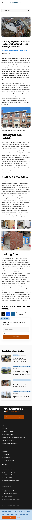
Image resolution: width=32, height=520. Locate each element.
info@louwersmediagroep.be (12, 499)
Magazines (5, 451)
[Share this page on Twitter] (3, 314)
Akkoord (9, 517)
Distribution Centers (7, 440)
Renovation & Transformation (10, 443)
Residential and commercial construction (14, 50)
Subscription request (8, 460)
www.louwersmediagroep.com (12, 505)
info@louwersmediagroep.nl (11, 480)
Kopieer (21, 314)
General (4, 428)
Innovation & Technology (9, 431)
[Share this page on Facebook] (8, 314)
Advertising (5, 454)
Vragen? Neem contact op (13, 417)
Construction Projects (8, 434)
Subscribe (16, 336)
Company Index (6, 457)
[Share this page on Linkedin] (13, 314)
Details (18, 517)
